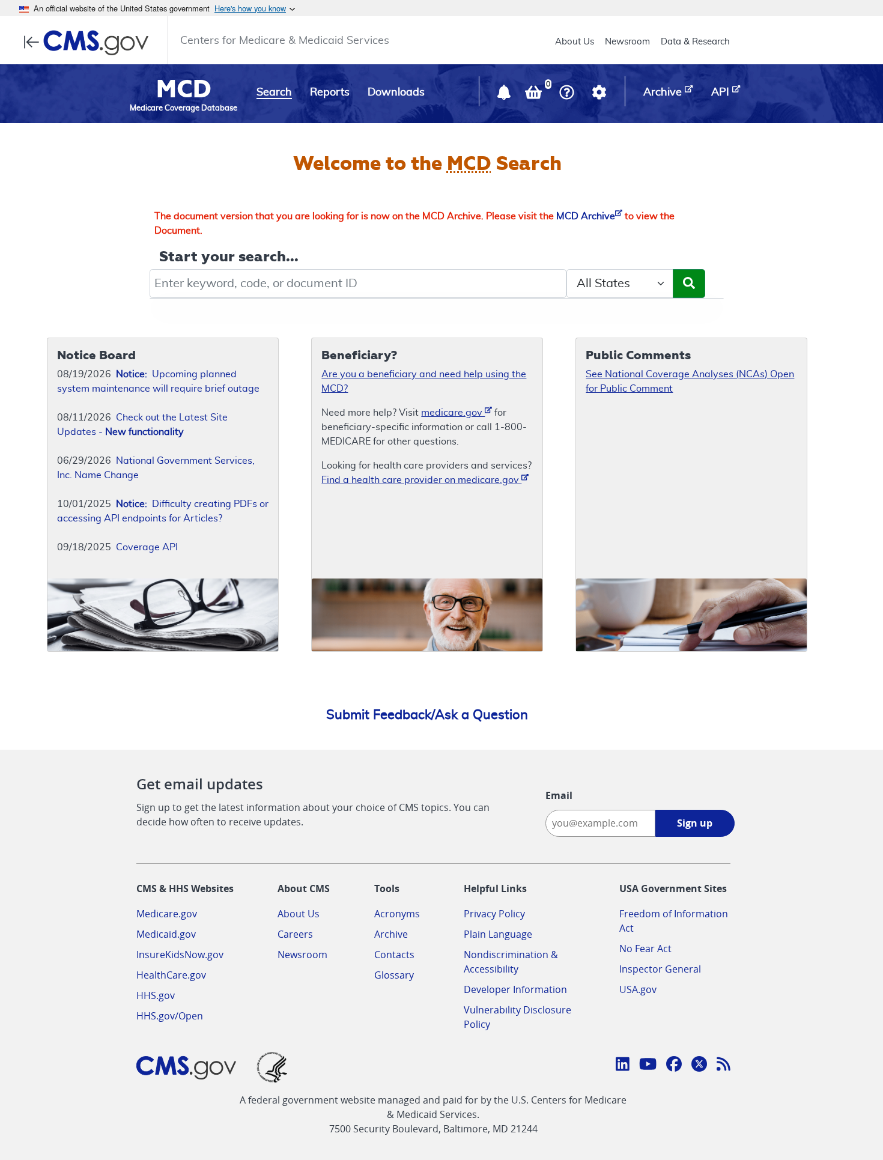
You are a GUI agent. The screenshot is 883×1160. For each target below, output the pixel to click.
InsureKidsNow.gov (179, 954)
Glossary (394, 975)
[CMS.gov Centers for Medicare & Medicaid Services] (90, 42)
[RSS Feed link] (723, 1065)
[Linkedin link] (623, 1065)
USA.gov (638, 989)
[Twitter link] (699, 1065)
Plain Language (498, 934)
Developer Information (515, 989)
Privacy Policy (494, 913)
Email (558, 795)
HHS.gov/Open (169, 1015)
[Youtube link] (648, 1065)
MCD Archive (585, 216)
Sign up (694, 823)
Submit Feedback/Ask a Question (427, 714)
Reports (330, 92)
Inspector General (660, 969)
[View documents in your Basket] (534, 95)
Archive (391, 934)
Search (274, 92)
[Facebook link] (674, 1065)
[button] (505, 95)
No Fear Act (645, 948)
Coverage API (147, 547)
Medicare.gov (166, 913)
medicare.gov (453, 413)
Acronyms (397, 913)
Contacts (394, 954)
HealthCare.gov (171, 975)
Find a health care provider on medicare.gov (421, 480)
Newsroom (627, 41)
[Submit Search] (689, 283)
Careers (295, 934)
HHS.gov (155, 995)
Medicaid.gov (166, 934)
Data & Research (695, 41)
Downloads (396, 92)
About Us (574, 41)
